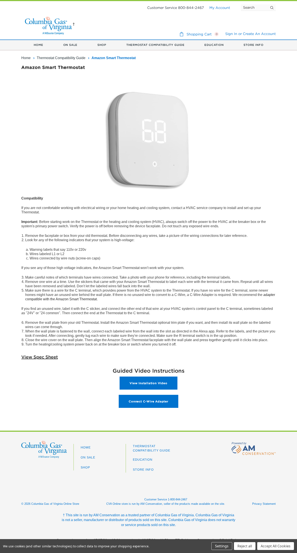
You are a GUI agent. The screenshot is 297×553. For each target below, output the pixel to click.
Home (86, 447)
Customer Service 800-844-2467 (175, 7)
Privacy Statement (264, 503)
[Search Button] (272, 7)
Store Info (143, 469)
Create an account (259, 34)
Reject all (244, 546)
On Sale (88, 457)
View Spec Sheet (39, 357)
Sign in (231, 34)
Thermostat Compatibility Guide (151, 448)
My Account (219, 7)
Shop (85, 467)
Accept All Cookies (275, 546)
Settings (222, 546)
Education (142, 459)
